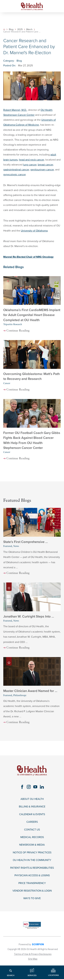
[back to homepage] (4, 29)
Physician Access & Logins (32, 875)
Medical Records (32, 837)
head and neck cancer (31, 159)
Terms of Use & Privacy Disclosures (33, 954)
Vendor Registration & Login (32, 890)
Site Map (32, 959)
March (29, 29)
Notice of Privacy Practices (32, 852)
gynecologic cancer (14, 174)
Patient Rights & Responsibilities (32, 867)
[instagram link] (28, 787)
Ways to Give (32, 898)
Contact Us (32, 829)
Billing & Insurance (32, 806)
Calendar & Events (32, 814)
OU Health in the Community (32, 860)
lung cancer (29, 164)
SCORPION (38, 944)
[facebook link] (22, 787)
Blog (11, 29)
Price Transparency (32, 883)
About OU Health (32, 799)
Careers (32, 822)
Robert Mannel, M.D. (15, 110)
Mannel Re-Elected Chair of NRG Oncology (28, 257)
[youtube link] (35, 787)
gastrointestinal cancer (16, 169)
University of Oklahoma (34, 230)
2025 (20, 29)
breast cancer (45, 164)
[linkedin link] (42, 787)
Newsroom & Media (32, 844)
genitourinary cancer (42, 169)
